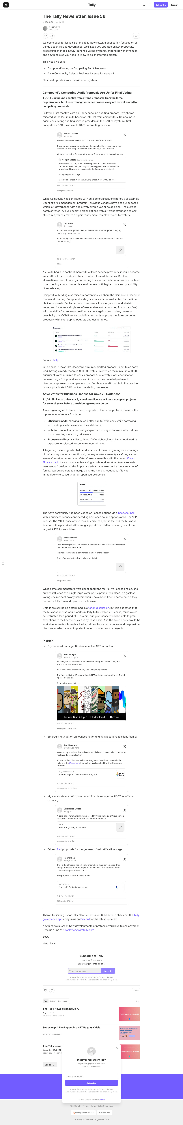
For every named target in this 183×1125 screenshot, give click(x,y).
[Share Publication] (150, 5)
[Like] (45, 36)
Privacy (86, 1106)
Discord (85, 919)
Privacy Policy (111, 1092)
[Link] (39, 93)
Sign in (174, 4)
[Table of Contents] (3, 562)
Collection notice (105, 1106)
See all (48, 1064)
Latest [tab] (53, 1001)
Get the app (104, 1112)
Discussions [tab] (63, 1001)
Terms (93, 1106)
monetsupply (54, 27)
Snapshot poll (126, 512)
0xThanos (57, 1034)
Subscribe (161, 4)
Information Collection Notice (90, 1092)
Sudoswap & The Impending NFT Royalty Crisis (71, 1027)
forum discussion (98, 607)
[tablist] (56, 1001)
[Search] (144, 5)
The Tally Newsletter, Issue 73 (61, 1008)
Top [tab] (45, 1001)
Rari (59, 849)
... (43, 1031)
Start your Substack (84, 1112)
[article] (91, 1014)
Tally (55, 360)
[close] (117, 1048)
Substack (78, 1119)
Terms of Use (104, 1089)
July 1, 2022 (48, 1012)
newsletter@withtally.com (78, 930)
